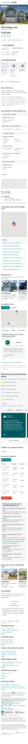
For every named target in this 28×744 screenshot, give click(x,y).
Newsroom (7, 718)
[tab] (5, 307)
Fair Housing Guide (19, 717)
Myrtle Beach (5, 520)
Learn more (5, 368)
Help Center (4, 734)
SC (5, 621)
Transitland (19, 692)
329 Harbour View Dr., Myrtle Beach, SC (12, 243)
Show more (5, 498)
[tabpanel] (14, 481)
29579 (18, 97)
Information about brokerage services (10, 705)
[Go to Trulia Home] (14, 2)
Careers (2, 718)
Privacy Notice (14, 719)
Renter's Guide (5, 597)
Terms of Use (19, 718)
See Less (5, 174)
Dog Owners (19, 410)
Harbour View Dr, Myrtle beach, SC (11, 245)
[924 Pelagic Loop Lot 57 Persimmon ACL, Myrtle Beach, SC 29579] (9, 286)
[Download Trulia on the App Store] (9, 712)
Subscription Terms (4, 719)
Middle (13, 330)
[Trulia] (2, 712)
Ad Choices (20, 719)
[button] (27, 2)
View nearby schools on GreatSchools (13, 362)
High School (21, 330)
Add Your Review (14, 440)
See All (4, 403)
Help (10, 719)
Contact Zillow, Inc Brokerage (7, 708)
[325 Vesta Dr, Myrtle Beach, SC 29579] (9, 574)
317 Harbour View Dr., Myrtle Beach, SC (12, 257)
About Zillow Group (11, 717)
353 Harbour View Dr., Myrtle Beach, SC (12, 263)
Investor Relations (13, 718)
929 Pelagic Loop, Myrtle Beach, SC (11, 260)
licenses (15, 699)
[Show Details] (25, 243)
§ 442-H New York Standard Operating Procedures (10, 703)
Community (10, 410)
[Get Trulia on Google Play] (20, 712)
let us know (16, 729)
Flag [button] (22, 434)
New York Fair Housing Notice (6, 704)
